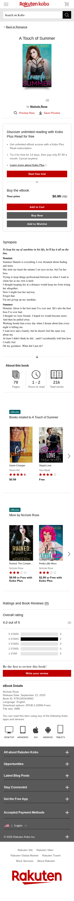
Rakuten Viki (25, 850)
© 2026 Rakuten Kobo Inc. (19, 836)
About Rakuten (46, 860)
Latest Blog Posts (16, 775)
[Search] (67, 15)
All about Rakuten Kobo (21, 752)
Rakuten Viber (45, 850)
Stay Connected (15, 787)
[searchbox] (37, 15)
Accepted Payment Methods (24, 812)
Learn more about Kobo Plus (27, 165)
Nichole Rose (38, 106)
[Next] (69, 456)
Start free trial (37, 173)
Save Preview (52, 112)
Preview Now (27, 112)
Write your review (37, 673)
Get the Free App (16, 799)
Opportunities (14, 764)
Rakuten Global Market (24, 855)
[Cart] (66, 4)
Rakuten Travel (51, 855)
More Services (24, 860)
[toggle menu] (6, 4)
